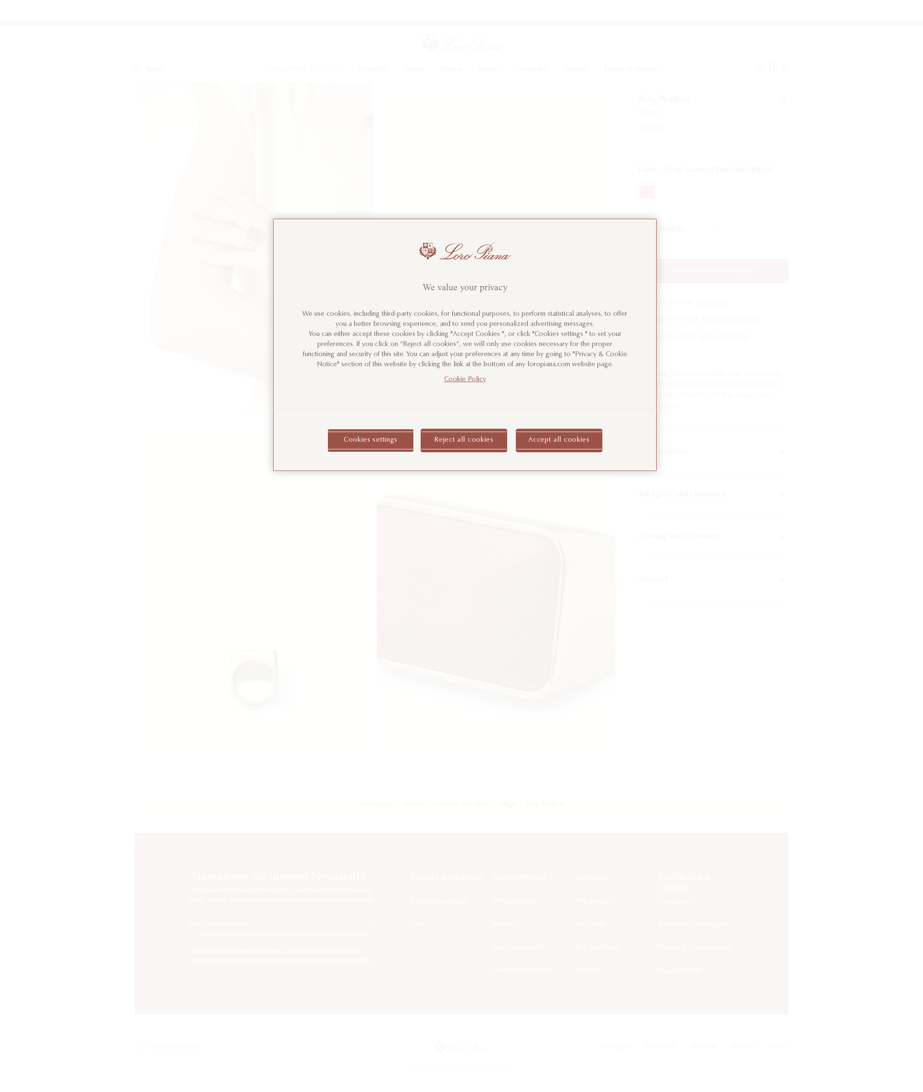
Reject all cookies (464, 440)
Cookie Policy (465, 379)
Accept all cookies (559, 440)
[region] (465, 345)
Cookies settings (371, 440)
